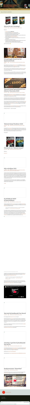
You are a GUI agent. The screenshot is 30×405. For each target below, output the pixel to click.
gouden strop (14, 62)
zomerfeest (18, 170)
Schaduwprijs (17, 105)
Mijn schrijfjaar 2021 (10, 168)
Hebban (9, 103)
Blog (8, 27)
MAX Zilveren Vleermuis (11, 95)
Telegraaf (10, 282)
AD (8, 282)
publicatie (18, 27)
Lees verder (5, 153)
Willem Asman (15, 65)
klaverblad (12, 92)
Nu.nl (13, 282)
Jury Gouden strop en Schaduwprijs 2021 (14, 208)
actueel (11, 27)
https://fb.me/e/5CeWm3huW (12, 351)
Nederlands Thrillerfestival (12, 94)
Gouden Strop (5, 205)
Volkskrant (6, 282)
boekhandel (12, 125)
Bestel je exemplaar (14, 348)
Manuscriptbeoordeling (14, 9)
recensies (20, 92)
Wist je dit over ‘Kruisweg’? (12, 26)
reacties (12, 32)
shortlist (23, 68)
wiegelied (15, 170)
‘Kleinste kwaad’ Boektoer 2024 (13, 124)
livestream (23, 274)
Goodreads (12, 103)
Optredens (5, 9)
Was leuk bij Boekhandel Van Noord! (15, 313)
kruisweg (13, 27)
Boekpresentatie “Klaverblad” (13, 368)
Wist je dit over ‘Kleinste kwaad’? (14, 148)
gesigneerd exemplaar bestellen (9, 327)
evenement (12, 62)
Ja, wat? (5, 183)
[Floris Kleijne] (15, 4)
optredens (16, 27)
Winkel (9, 9)
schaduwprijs (23, 92)
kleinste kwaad (18, 62)
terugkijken (24, 323)
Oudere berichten (7, 392)
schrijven (21, 27)
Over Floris (19, 9)
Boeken (2, 9)
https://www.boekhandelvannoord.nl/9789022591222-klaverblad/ (17, 353)
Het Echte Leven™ (12, 314)
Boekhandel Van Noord (13, 316)
